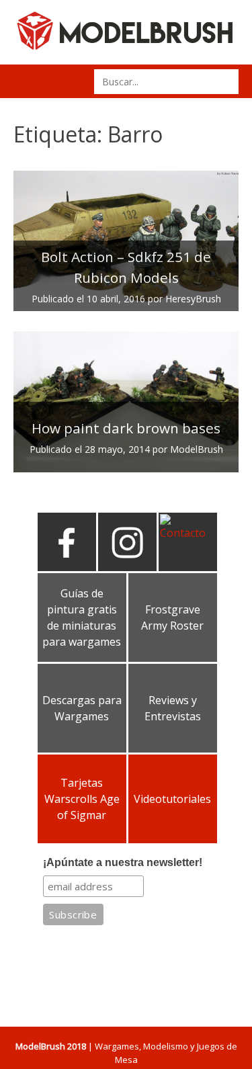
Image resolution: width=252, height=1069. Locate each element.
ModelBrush (196, 449)
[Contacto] (188, 532)
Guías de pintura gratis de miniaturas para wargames (81, 617)
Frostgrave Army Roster (172, 617)
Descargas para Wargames (82, 708)
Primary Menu (28, 81)
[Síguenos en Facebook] (67, 565)
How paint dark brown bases (126, 428)
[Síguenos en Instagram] (127, 565)
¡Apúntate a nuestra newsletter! (122, 862)
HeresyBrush (193, 298)
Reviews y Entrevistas (172, 708)
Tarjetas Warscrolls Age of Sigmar (82, 798)
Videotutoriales (172, 799)
